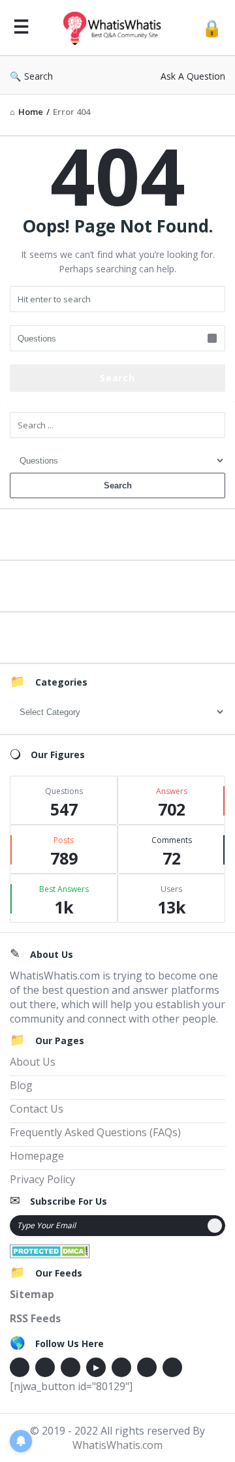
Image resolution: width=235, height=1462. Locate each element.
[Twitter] (45, 1367)
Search (38, 76)
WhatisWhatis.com (117, 1445)
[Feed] (172, 1367)
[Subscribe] (215, 1225)
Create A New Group (117, 635)
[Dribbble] (70, 1367)
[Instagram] (121, 1367)
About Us (32, 1062)
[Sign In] (212, 28)
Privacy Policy (42, 1179)
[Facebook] (19, 1367)
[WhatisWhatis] (115, 28)
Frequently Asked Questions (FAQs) (95, 1132)
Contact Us (36, 1109)
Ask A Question (193, 76)
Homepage (37, 1156)
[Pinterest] (147, 1367)
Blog (21, 1085)
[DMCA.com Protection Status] (50, 1250)
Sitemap (32, 1294)
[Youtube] (96, 1367)
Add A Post (117, 584)
